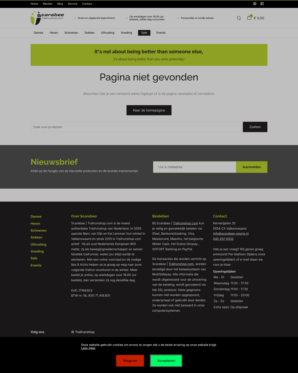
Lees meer (88, 348)
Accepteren (166, 361)
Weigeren (130, 361)
